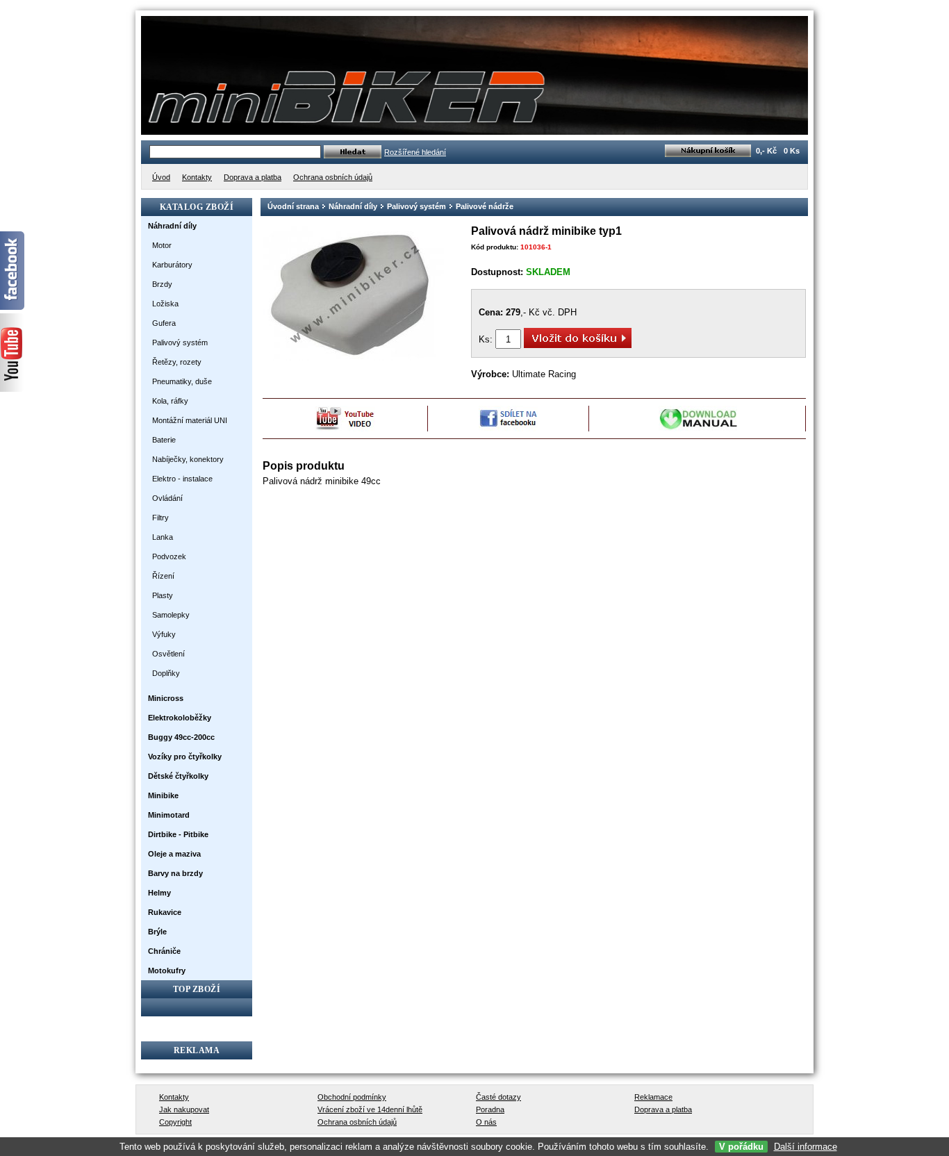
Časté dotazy (498, 1097)
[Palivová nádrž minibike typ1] (354, 359)
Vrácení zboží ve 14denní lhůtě (369, 1109)
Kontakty (174, 1097)
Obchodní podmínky (351, 1097)
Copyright (175, 1122)
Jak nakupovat (184, 1109)
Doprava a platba (663, 1109)
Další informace (805, 1146)
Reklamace (653, 1097)
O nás (486, 1122)
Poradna (490, 1109)
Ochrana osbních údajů (357, 1122)
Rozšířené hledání (415, 152)
